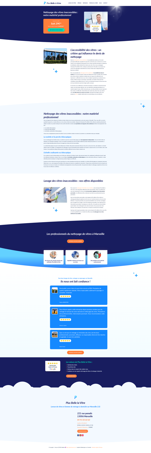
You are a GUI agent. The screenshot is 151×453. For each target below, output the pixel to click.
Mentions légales (95, 447)
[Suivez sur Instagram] (83, 435)
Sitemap (100, 447)
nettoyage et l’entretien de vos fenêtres (85, 187)
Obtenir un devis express (56, 29)
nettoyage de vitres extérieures (86, 72)
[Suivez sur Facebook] (78, 435)
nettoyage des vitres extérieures (80, 60)
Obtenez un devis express (75, 241)
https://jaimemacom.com (71, 447)
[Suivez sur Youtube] (80, 435)
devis (76, 94)
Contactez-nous (71, 376)
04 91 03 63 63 (83, 420)
